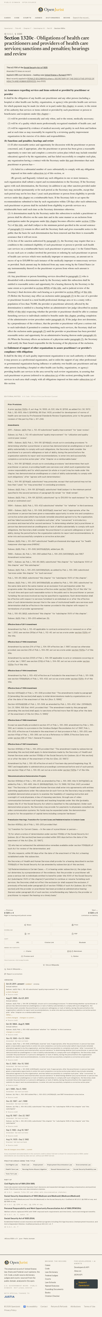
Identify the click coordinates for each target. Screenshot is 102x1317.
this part (70, 160)
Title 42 (18, 28)
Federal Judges (51, 1275)
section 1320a (88, 221)
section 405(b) (43, 288)
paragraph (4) (58, 319)
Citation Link (49, 942)
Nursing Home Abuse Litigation (34, 1169)
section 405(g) (73, 291)
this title (19, 225)
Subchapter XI (39, 28)
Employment (38, 1165)
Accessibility (30, 1306)
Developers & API (81, 1267)
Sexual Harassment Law (60, 1169)
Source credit (13, 994)
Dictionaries (53, 18)
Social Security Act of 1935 (36, 68)
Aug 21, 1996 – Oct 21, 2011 (17, 998)
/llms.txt (77, 1271)
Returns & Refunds (59, 1306)
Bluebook (82, 942)
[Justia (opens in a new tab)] (9, 1297)
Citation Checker (52, 1296)
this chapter (68, 105)
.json (20, 1238)
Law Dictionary (51, 1272)
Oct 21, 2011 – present (15, 984)
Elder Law (25, 1165)
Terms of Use (89, 1306)
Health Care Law (12, 1169)
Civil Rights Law (12, 1165)
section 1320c (21, 409)
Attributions (76, 1306)
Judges (38, 18)
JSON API (78, 1275)
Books (67, 18)
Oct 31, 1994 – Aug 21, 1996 (17, 1024)
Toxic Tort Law (11, 1174)
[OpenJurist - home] (51, 9)
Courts (27, 18)
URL (17, 942)
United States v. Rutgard (55, 75)
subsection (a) (40, 173)
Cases (7, 18)
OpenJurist (8, 28)
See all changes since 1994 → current (18, 1149)
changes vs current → (28, 1017)
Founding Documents (54, 1289)
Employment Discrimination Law (59, 1165)
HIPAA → (9, 1015)
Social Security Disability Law (84, 1169)
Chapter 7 (27, 28)
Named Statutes (52, 1286)
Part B (49, 28)
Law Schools (50, 1282)
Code (17, 18)
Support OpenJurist (82, 1284)
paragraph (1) (16, 229)
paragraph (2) (67, 295)
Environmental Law (83, 1165)
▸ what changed (12, 992)
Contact (44, 1306)
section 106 (19, 738)
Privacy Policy (10, 1310)
